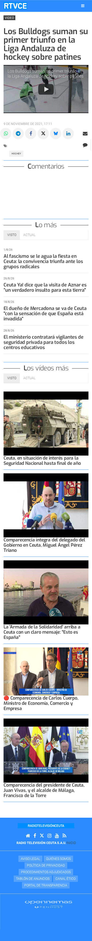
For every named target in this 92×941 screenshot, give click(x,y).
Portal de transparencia (45, 885)
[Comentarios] (85, 145)
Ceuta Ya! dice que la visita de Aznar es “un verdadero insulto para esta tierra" (45, 287)
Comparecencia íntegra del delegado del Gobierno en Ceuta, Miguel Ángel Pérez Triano (44, 545)
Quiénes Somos (58, 859)
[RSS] (64, 836)
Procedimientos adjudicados (46, 872)
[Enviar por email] (85, 133)
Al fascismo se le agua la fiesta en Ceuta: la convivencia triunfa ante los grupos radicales (43, 261)
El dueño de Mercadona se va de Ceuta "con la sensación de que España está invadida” (45, 313)
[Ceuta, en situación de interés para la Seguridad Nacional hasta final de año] (46, 424)
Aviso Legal (30, 859)
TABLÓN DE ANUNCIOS (33, 879)
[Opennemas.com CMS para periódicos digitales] (48, 904)
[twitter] (42, 836)
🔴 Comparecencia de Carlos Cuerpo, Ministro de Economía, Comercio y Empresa (41, 703)
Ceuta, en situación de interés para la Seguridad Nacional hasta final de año (42, 460)
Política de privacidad (46, 865)
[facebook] (34, 836)
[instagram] (49, 836)
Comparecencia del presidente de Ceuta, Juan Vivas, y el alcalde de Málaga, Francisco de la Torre (44, 790)
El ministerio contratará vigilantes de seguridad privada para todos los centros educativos (43, 342)
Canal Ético (65, 879)
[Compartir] (5, 133)
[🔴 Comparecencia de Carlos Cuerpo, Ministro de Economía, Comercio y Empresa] (46, 671)
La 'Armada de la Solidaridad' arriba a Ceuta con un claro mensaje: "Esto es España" (42, 632)
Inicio (71, 843)
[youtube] (57, 836)
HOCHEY (16, 153)
